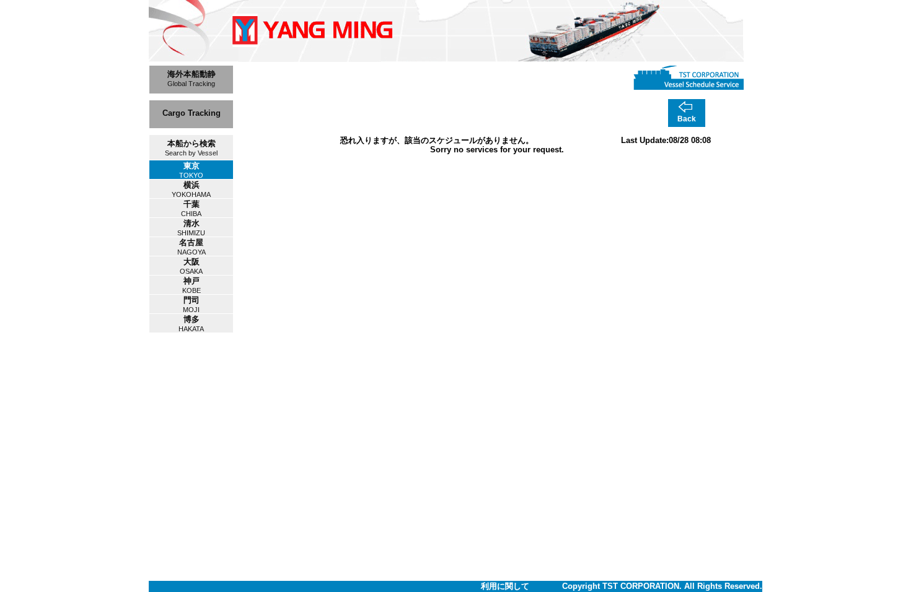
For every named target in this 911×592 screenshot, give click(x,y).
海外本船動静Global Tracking (191, 78)
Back (686, 119)
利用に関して (505, 586)
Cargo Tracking (191, 113)
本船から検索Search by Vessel (191, 148)
